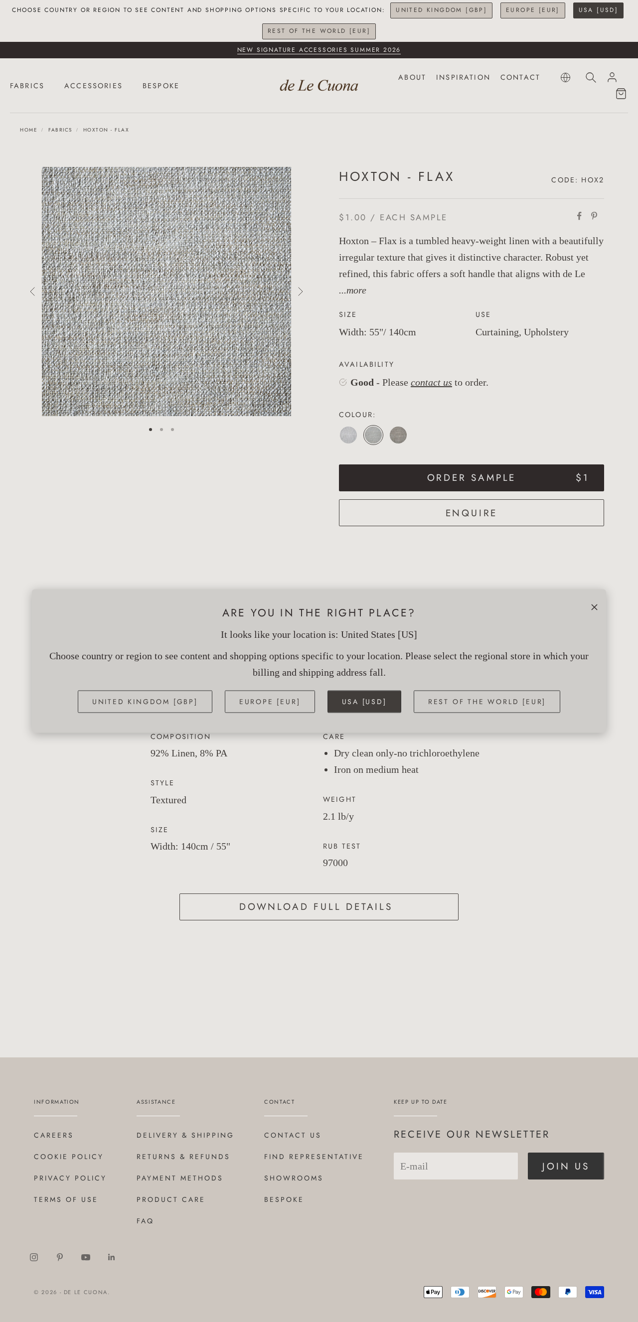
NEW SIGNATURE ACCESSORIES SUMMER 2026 (319, 49)
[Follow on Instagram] (34, 1257)
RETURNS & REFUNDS (183, 1157)
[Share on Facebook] (579, 216)
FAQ (145, 1221)
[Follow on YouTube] (86, 1257)
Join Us (566, 1166)
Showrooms (293, 1178)
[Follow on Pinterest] (60, 1257)
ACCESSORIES (93, 86)
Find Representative (314, 1157)
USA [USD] (599, 9)
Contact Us (292, 1135)
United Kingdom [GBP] (441, 9)
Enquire (472, 513)
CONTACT (520, 77)
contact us (431, 382)
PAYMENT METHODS (180, 1178)
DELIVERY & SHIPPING (185, 1135)
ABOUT (412, 77)
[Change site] (565, 77)
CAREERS (54, 1135)
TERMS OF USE (66, 1199)
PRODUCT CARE (171, 1199)
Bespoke (284, 1199)
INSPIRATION (463, 77)
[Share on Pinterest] (594, 216)
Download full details (316, 906)
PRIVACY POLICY (70, 1178)
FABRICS (27, 86)
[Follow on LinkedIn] (112, 1257)
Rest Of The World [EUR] (319, 30)
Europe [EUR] (533, 9)
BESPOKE (161, 86)
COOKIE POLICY (69, 1157)
